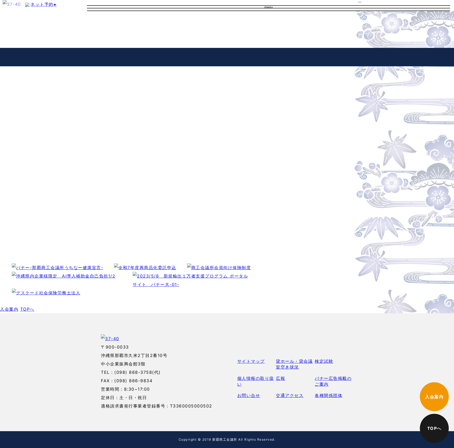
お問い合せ (212, 39)
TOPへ (27, 309)
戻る (8, 192)
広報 (280, 378)
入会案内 (301, 23)
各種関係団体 (328, 395)
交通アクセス (215, 30)
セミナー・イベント (105, 56)
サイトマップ (251, 361)
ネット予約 (43, 4)
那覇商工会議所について (226, 22)
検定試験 (324, 361)
